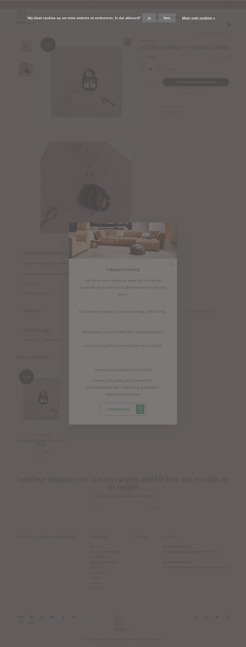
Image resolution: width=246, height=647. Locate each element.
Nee (167, 18)
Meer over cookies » (198, 18)
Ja (149, 18)
